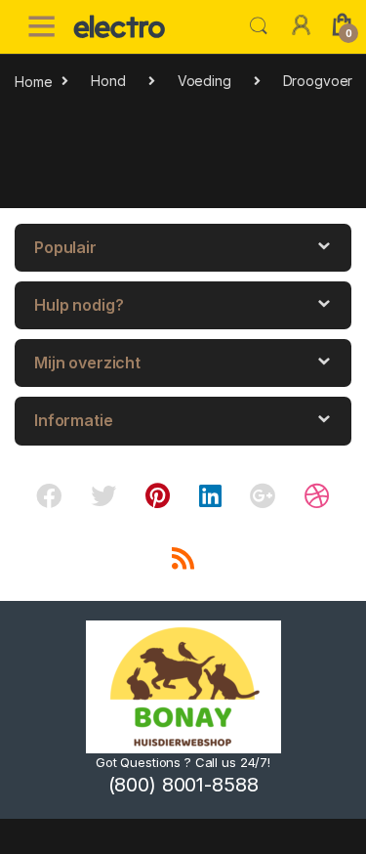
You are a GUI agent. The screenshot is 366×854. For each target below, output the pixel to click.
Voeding (204, 80)
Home (33, 80)
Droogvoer (318, 80)
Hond (108, 80)
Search (258, 26)
